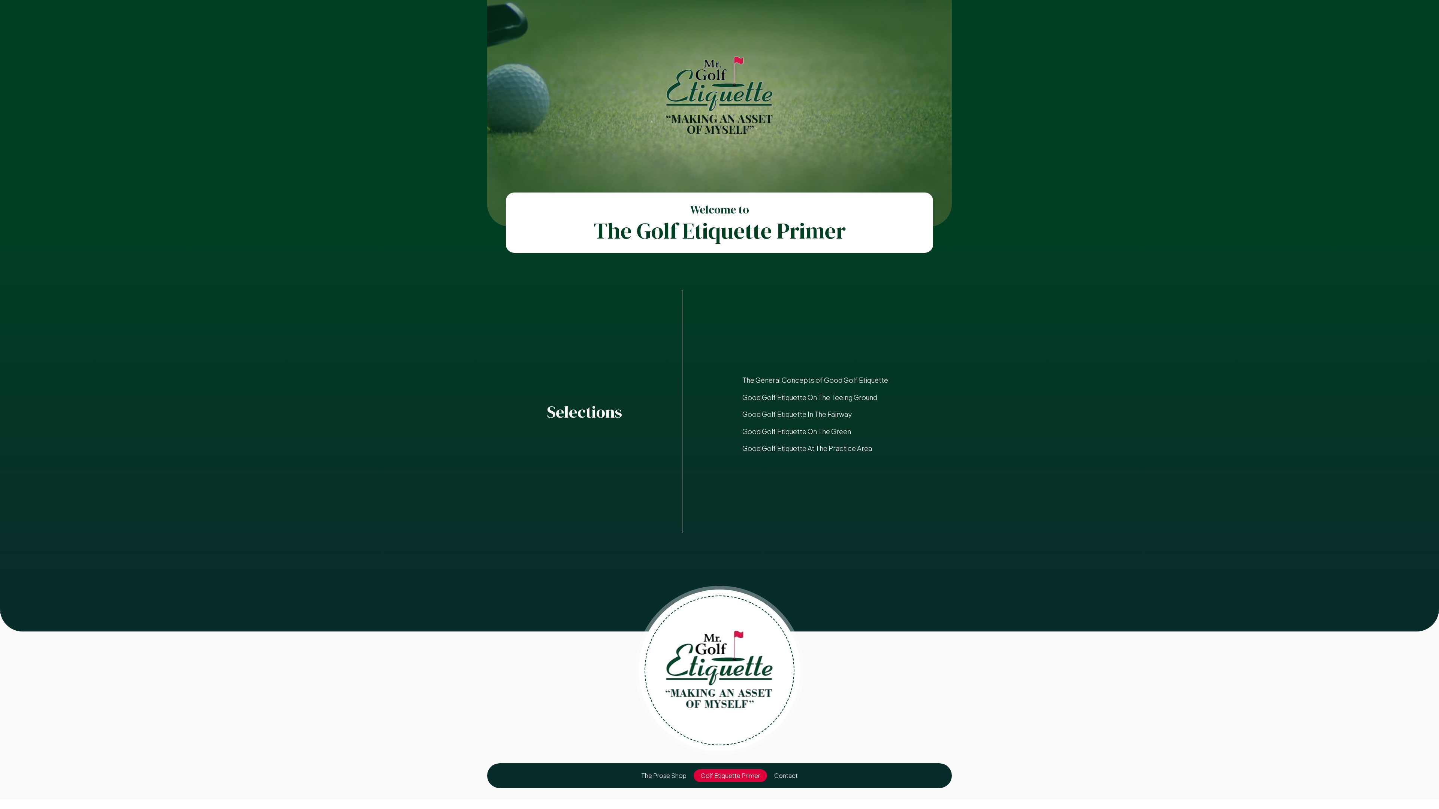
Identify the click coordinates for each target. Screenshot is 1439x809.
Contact (786, 775)
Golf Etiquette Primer (730, 775)
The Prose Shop (664, 775)
